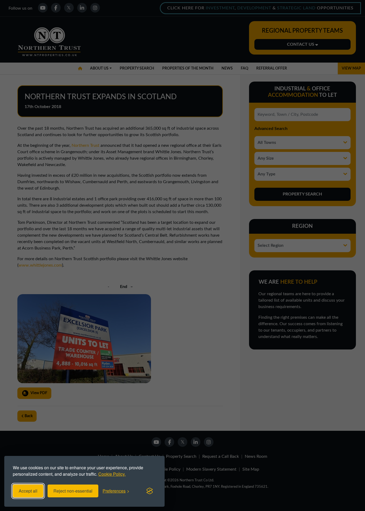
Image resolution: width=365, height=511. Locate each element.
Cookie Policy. (112, 474)
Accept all (28, 491)
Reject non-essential (72, 491)
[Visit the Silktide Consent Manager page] (149, 491)
